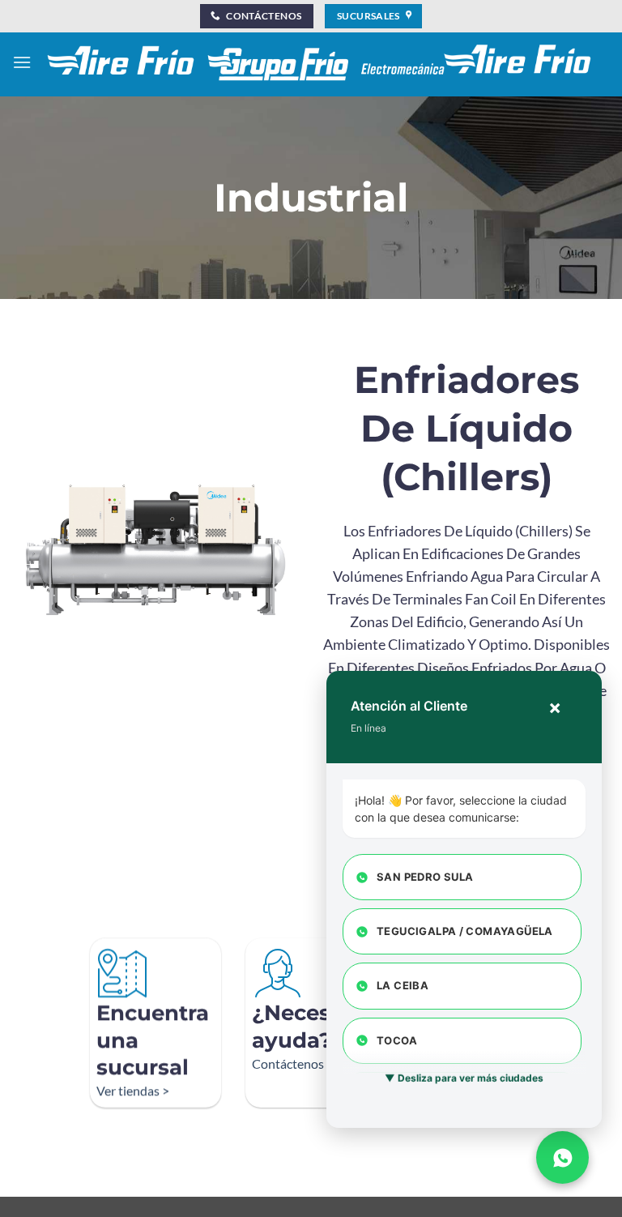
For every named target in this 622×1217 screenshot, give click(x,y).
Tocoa (397, 1040)
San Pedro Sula (425, 876)
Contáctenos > (293, 1063)
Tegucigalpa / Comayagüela (465, 930)
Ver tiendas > (132, 1090)
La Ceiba (402, 985)
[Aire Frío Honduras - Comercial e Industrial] (321, 62)
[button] (22, 62)
